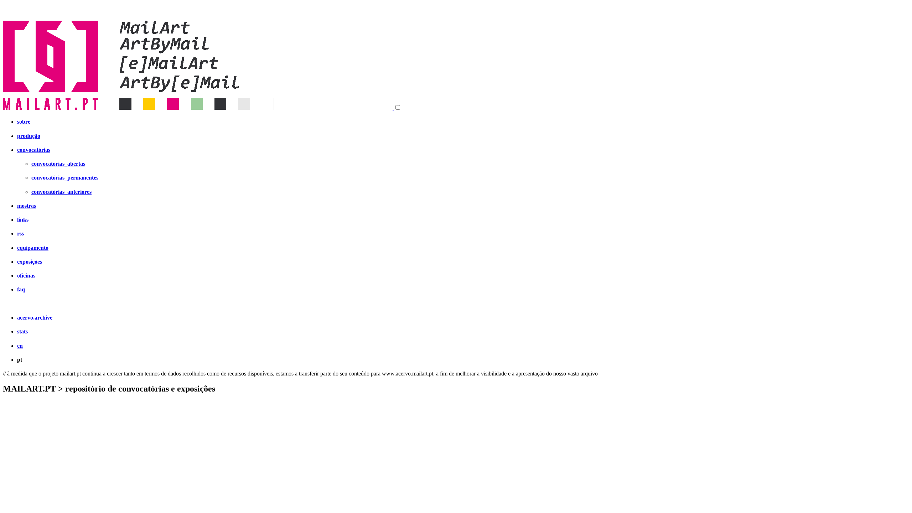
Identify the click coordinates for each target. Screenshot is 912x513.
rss (20, 233)
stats (22, 331)
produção (28, 136)
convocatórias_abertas (58, 164)
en (20, 346)
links (22, 220)
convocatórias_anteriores (61, 192)
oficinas (26, 276)
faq (21, 289)
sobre (23, 122)
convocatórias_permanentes (64, 178)
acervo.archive (34, 318)
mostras (26, 206)
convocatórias (33, 150)
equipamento (32, 248)
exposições (29, 262)
